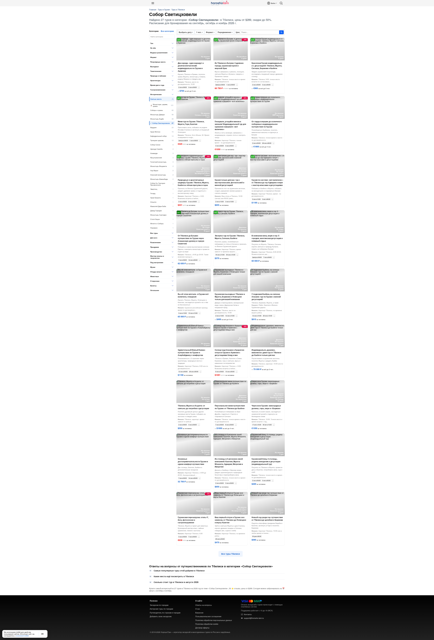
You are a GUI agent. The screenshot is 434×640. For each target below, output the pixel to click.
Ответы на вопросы (203, 605)
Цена (238, 32)
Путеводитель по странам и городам (165, 613)
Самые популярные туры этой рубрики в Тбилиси (179, 570)
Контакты (248, 614)
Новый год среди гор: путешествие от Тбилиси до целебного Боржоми (267, 518)
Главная (152, 10)
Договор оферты (202, 628)
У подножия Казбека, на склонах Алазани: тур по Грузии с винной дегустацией (266, 297)
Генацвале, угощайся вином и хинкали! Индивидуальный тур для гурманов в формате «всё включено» (230, 125)
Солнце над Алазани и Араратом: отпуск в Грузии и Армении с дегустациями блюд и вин (229, 352)
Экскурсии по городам (159, 605)
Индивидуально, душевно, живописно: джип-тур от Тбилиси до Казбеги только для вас (266, 352)
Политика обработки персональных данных (213, 620)
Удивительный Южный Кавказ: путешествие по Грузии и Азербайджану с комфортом (191, 352)
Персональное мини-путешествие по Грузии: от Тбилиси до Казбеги (230, 407)
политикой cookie (22, 636)
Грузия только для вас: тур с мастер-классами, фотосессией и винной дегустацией (229, 182)
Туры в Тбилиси (178, 10)
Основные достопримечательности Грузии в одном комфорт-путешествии (193, 461)
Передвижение (224, 32)
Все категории (167, 31)
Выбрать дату (185, 32)
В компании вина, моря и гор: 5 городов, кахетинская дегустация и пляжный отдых (267, 238)
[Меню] (153, 3)
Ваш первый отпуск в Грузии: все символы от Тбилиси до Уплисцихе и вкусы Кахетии (230, 520)
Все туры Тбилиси (230, 553)
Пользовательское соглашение (208, 616)
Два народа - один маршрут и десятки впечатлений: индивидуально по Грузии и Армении (191, 67)
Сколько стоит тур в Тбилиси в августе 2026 (176, 582)
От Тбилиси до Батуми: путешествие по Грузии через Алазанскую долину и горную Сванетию (191, 239)
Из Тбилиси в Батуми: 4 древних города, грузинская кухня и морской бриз (229, 66)
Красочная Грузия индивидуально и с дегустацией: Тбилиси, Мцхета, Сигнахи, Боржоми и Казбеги (267, 66)
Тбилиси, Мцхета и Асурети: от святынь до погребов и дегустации (193, 407)
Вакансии (199, 613)
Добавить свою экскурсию (161, 616)
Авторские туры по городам (161, 609)
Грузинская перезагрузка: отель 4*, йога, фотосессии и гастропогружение (193, 520)
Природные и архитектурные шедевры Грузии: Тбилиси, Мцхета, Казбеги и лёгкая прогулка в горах (193, 182)
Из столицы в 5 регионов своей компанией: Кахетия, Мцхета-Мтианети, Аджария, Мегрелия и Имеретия (229, 463)
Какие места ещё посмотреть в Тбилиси (174, 576)
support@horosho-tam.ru (254, 618)
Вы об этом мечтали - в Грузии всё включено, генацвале (193, 295)
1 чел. (198, 32)
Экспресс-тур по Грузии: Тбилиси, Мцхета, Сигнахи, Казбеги (230, 237)
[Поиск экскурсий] (281, 32)
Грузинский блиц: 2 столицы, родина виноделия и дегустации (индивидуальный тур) (266, 461)
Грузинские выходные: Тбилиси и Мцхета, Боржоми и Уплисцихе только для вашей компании (230, 297)
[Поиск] (281, 3)
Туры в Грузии (164, 10)
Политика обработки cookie (206, 624)
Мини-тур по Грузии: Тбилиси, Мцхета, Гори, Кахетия (191, 122)
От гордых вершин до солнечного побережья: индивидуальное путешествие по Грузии (267, 124)
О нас (197, 609)
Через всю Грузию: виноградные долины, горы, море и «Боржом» (266, 407)
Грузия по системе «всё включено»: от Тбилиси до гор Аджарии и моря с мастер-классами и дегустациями (267, 182)
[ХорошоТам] (220, 3)
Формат (209, 32)
